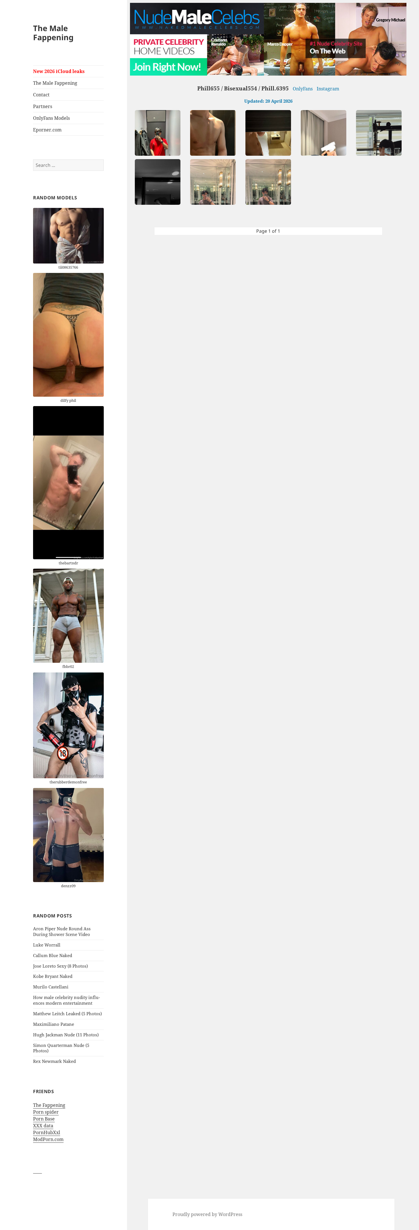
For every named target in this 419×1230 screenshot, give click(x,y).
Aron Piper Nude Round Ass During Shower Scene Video (62, 931)
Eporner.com (47, 130)
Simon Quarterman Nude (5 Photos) (61, 1048)
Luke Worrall (46, 945)
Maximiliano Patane (53, 1024)
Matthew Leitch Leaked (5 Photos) (67, 1013)
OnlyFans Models (51, 118)
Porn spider (46, 1112)
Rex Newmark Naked (54, 1061)
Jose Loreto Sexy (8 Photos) (60, 966)
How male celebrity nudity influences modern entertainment (66, 1000)
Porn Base (44, 1119)
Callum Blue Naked (52, 955)
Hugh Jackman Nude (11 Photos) (66, 1035)
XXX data (43, 1125)
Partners (42, 106)
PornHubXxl (46, 1132)
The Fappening (49, 1105)
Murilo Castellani (50, 987)
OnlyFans (303, 89)
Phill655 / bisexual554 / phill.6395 (243, 88)
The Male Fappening (53, 32)
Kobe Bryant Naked (52, 976)
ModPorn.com (48, 1139)
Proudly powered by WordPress (207, 1214)
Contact (41, 95)
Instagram (328, 89)
